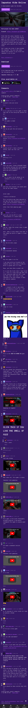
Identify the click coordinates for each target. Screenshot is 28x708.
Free (9, 702)
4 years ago (14, 589)
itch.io (2, 701)
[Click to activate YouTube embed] (12, 402)
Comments (24, 707)
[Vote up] (1, 100)
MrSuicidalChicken (11, 343)
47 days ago (13, 100)
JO (6, 543)
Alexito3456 (8, 163)
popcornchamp (9, 304)
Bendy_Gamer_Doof (10, 626)
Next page (15, 96)
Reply (4, 104)
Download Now (5, 9)
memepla (7, 100)
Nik (8, 118)
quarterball (10, 440)
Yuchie (7, 455)
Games (2, 702)
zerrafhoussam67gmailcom (11, 284)
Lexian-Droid (9, 666)
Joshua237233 (9, 608)
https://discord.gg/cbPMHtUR (16, 138)
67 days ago (14, 174)
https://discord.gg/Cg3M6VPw (16, 204)
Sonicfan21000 (9, 296)
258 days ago (13, 108)
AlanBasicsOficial (10, 394)
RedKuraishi (8, 381)
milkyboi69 (8, 642)
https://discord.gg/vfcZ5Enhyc (16, 31)
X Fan (7, 618)
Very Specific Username (11, 634)
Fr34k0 (7, 224)
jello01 (7, 155)
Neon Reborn (8, 359)
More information (6, 57)
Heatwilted (8, 413)
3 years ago (14, 312)
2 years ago (21, 284)
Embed (21, 701)
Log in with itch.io (7, 91)
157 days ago (12, 118)
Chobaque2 (8, 312)
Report (18, 701)
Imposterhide (9, 134)
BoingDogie (8, 351)
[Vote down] (1, 102)
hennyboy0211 (9, 126)
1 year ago (15, 126)
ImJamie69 (8, 475)
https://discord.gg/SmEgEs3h (12, 219)
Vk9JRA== (8, 108)
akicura (7, 570)
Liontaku (8, 256)
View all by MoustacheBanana (10, 701)
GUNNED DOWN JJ (9, 516)
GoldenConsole (9, 683)
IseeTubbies (8, 367)
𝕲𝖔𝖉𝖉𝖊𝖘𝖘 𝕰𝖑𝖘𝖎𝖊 (9, 653)
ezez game (8, 589)
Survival (6, 702)
